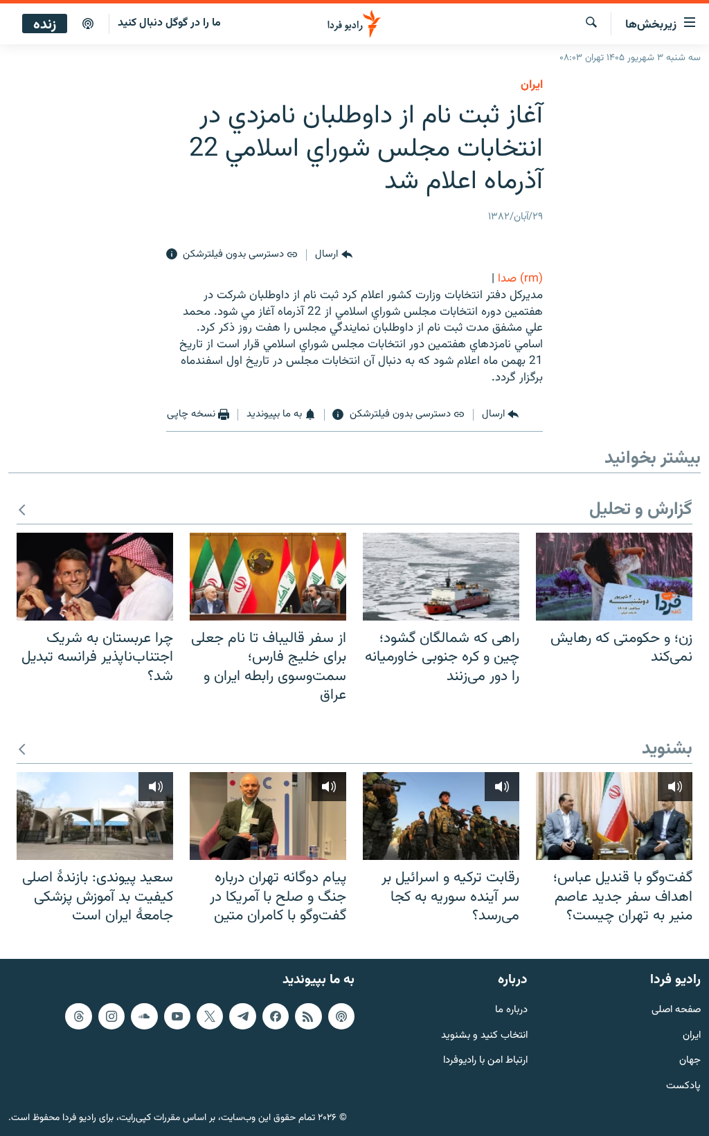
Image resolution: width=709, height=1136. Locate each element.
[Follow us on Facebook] (275, 1016)
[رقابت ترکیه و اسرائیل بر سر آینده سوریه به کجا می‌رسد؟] (441, 816)
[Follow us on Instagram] (111, 1016)
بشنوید (667, 749)
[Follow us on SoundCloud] (144, 1016)
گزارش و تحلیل (640, 510)
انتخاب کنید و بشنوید (484, 1035)
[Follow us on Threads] (78, 1016)
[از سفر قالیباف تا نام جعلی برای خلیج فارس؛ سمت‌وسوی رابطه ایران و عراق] (268, 577)
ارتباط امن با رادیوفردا (485, 1061)
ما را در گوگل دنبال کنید (169, 23)
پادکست (683, 1086)
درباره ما (511, 1010)
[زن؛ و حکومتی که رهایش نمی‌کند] (614, 577)
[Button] (333, 254)
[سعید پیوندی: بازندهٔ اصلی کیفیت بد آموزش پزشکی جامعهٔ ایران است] (95, 816)
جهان (690, 1061)
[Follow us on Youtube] (177, 1016)
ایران (692, 1035)
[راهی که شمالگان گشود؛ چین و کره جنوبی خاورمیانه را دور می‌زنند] (441, 577)
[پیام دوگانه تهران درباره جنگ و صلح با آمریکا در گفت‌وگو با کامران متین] (268, 816)
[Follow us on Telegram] (242, 1016)
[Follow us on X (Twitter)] (210, 1016)
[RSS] (308, 1016)
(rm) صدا (520, 279)
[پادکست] (88, 24)
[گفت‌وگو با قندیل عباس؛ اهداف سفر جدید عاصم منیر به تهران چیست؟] (614, 816)
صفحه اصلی (676, 1010)
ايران (532, 85)
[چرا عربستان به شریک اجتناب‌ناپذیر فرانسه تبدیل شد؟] (95, 577)
